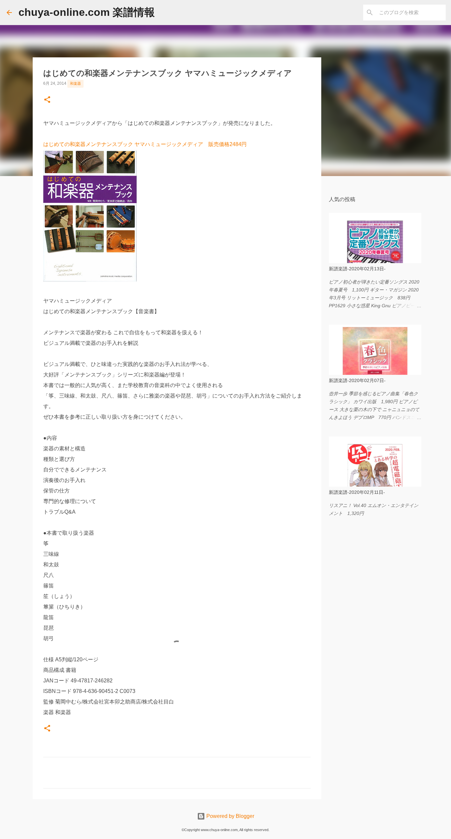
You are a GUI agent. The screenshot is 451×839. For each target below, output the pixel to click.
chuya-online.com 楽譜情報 (86, 12)
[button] (47, 100)
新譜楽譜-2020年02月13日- (357, 268)
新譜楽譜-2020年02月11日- (357, 492)
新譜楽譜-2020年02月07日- (357, 380)
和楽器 (75, 83)
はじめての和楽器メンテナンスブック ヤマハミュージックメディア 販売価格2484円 (145, 144)
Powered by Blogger (229, 816)
